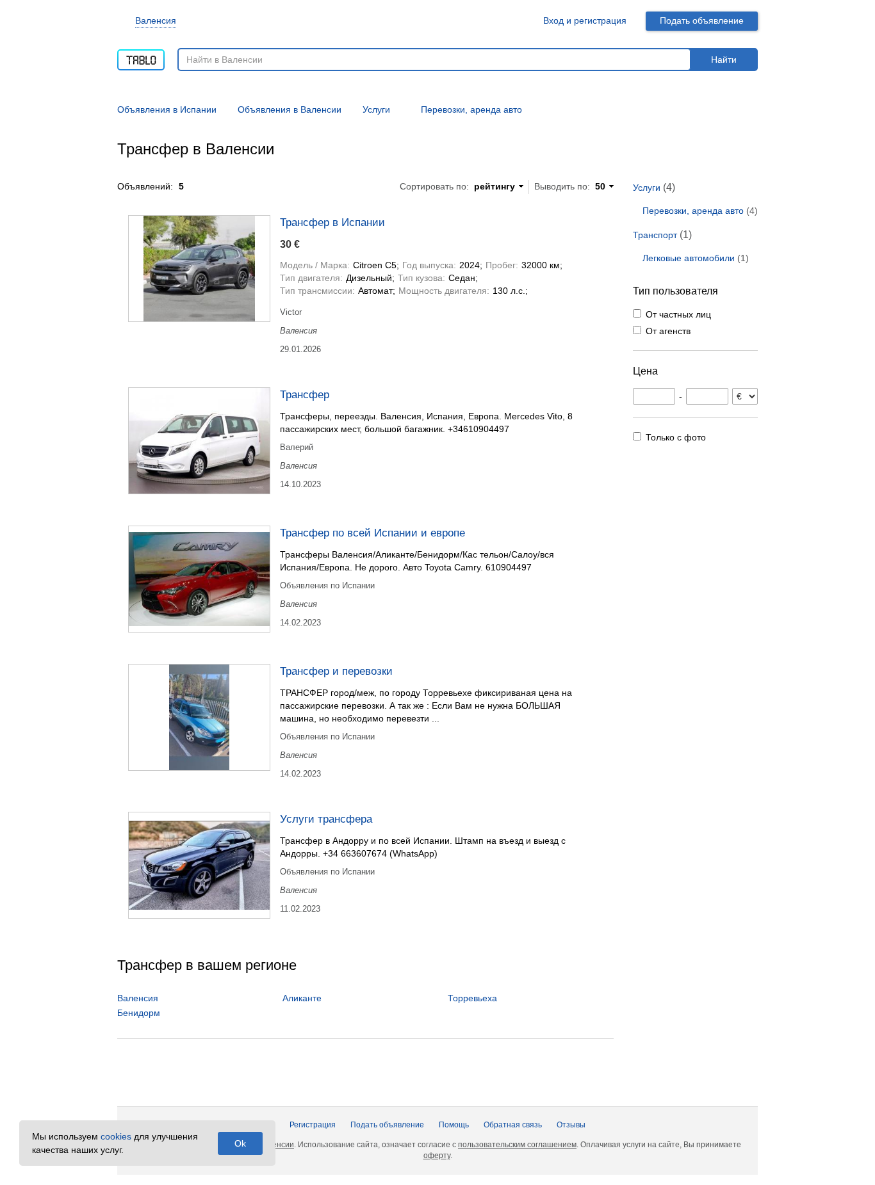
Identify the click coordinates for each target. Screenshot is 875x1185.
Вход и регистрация (584, 20)
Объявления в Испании (167, 109)
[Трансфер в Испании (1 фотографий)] (199, 268)
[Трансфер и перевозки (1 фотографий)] (199, 717)
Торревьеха (472, 998)
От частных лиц (678, 314)
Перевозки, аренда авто (693, 211)
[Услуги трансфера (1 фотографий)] (199, 865)
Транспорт (655, 235)
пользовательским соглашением (517, 1144)
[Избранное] (518, 21)
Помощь (454, 1124)
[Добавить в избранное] (598, 221)
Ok (240, 1143)
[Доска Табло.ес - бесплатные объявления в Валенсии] (141, 56)
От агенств (668, 331)
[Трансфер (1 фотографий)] (199, 441)
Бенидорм (138, 1013)
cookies (116, 1136)
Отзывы (571, 1124)
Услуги (646, 187)
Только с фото (676, 437)
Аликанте (302, 998)
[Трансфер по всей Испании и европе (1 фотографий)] (199, 579)
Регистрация (313, 1124)
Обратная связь (513, 1124)
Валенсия (155, 20)
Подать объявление (702, 20)
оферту (436, 1155)
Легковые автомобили (688, 258)
